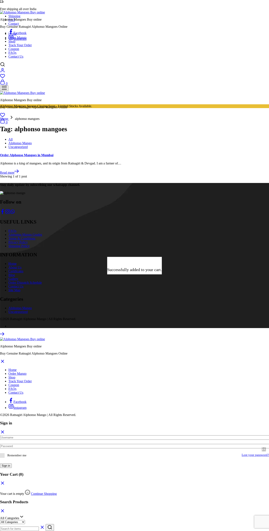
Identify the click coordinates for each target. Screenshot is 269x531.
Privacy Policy (18, 242)
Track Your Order (20, 45)
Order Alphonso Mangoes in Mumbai (26, 155)
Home (12, 34)
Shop (11, 41)
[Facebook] (2, 213)
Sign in (6, 465)
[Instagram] (7, 213)
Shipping (14, 16)
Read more (7, 172)
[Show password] (264, 449)
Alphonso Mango (20, 143)
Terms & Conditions (21, 238)
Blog (11, 275)
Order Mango (17, 37)
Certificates (15, 271)
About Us (14, 267)
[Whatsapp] (12, 213)
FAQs (12, 52)
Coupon (13, 49)
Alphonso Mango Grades (25, 234)
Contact (13, 23)
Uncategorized (18, 147)
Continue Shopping (44, 493)
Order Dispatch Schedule (25, 282)
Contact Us (15, 56)
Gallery (13, 279)
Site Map (14, 290)
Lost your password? (255, 455)
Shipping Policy (19, 246)
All (10, 139)
